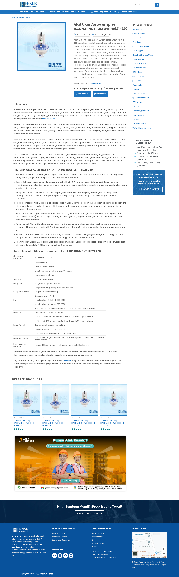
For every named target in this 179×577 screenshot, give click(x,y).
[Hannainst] (28, 4)
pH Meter (136, 80)
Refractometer (138, 93)
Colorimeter (137, 42)
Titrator (135, 119)
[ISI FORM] (95, 94)
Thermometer (138, 115)
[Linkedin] (71, 555)
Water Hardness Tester (142, 128)
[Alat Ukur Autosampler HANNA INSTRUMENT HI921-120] (55, 400)
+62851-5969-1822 (109, 552)
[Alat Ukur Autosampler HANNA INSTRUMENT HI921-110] (26, 400)
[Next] (21, 73)
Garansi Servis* (83, 35)
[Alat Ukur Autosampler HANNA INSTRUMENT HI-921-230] (84, 400)
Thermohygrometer (140, 110)
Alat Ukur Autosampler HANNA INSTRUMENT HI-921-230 (83, 423)
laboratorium (48, 118)
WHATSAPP (83, 93)
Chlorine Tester (138, 38)
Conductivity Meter (140, 46)
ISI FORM (101, 93)
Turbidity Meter (139, 123)
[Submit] (157, 5)
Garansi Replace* (102, 35)
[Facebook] (65, 555)
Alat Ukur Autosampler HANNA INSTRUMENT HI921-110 (23, 423)
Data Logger (137, 50)
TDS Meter (137, 102)
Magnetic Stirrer (139, 63)
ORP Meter (137, 72)
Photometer (137, 85)
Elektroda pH (138, 59)
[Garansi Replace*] (93, 35)
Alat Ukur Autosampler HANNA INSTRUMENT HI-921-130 (112, 423)
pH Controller (138, 76)
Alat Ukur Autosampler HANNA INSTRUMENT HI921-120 (52, 423)
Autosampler (25, 18)
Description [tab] (22, 104)
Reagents (136, 89)
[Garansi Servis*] (75, 35)
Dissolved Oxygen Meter (142, 55)
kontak (68, 360)
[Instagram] (60, 555)
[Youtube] (54, 555)
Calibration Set (138, 33)
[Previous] (14, 73)
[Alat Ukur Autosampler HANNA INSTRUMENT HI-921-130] (113, 400)
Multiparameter (139, 68)
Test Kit (135, 106)
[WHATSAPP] (76, 94)
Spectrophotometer (140, 97)
